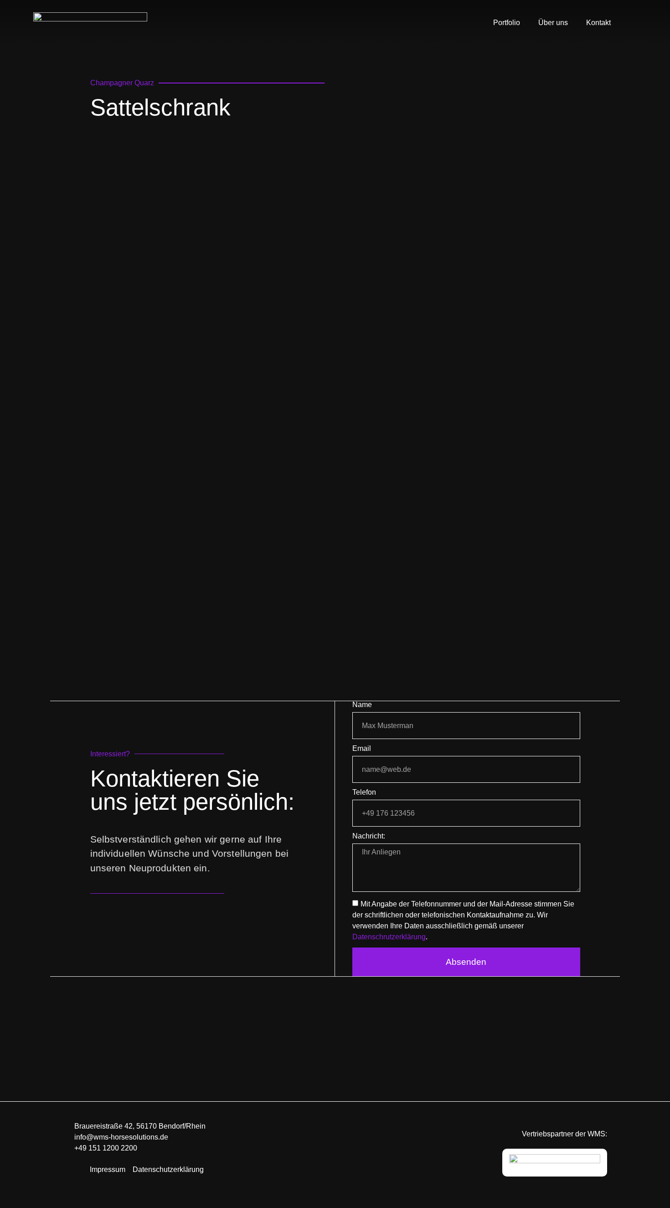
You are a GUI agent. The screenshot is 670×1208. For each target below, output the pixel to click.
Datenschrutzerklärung (389, 936)
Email (361, 748)
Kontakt (598, 22)
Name (362, 704)
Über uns (553, 22)
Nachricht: (368, 836)
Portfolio (506, 22)
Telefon (364, 792)
